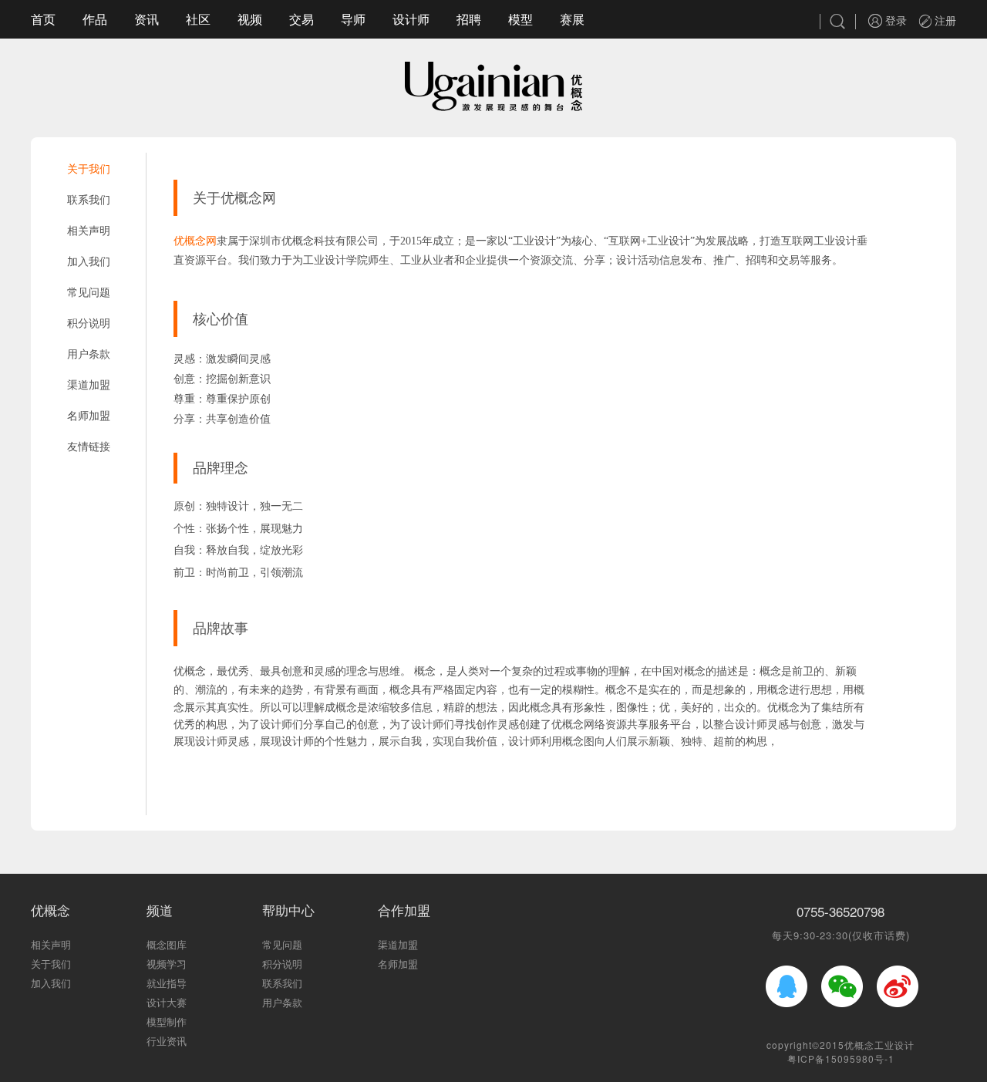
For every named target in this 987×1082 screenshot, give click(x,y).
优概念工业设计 (879, 1044)
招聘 (468, 19)
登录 (894, 20)
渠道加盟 (88, 384)
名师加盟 (88, 415)
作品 (95, 19)
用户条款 (88, 353)
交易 (301, 19)
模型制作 (167, 1021)
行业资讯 (167, 1040)
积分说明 (88, 322)
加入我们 (88, 260)
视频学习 (167, 963)
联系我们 (88, 199)
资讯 (146, 19)
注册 (943, 20)
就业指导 (167, 983)
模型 (520, 19)
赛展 (572, 19)
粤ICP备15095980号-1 (840, 1058)
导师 (353, 19)
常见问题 (88, 291)
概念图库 (167, 944)
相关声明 (88, 230)
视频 (249, 19)
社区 (198, 19)
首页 (43, 19)
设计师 (410, 19)
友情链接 (88, 445)
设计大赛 (167, 1002)
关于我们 (88, 168)
